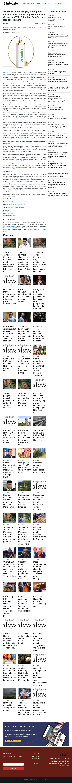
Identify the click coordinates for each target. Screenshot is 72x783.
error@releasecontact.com (9, 226)
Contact (36, 763)
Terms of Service (36, 756)
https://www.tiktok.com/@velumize (16, 207)
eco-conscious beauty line (18, 167)
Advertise (36, 760)
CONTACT (47, 3)
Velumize (5, 72)
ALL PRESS (40, 3)
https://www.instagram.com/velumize (18, 201)
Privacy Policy (36, 758)
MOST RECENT (31, 3)
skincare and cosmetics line (31, 74)
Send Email (10, 213)
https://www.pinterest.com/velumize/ (17, 204)
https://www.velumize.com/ (14, 217)
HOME (24, 3)
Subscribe (13, 768)
